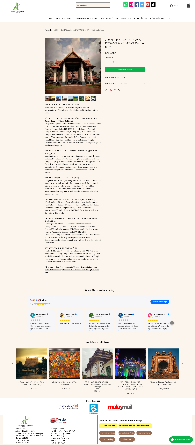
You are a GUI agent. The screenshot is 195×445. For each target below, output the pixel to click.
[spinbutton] (110, 62)
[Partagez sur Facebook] (106, 90)
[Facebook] (137, 4)
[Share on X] (119, 90)
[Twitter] (142, 4)
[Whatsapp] (125, 4)
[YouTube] (148, 4)
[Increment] (113, 62)
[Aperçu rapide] (31, 363)
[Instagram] (131, 4)
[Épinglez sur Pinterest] (110, 90)
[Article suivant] (182, 363)
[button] (188, 5)
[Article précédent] (12, 363)
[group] (97, 371)
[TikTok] (153, 4)
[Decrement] (106, 62)
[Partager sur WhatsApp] (115, 90)
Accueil (48, 30)
